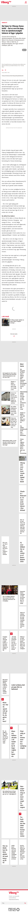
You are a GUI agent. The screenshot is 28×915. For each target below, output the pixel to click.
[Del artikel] (5, 70)
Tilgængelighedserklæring (14, 899)
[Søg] (25, 903)
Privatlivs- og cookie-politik (14, 896)
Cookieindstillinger (12, 897)
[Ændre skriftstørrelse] (2, 70)
